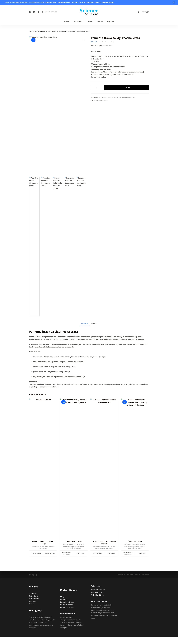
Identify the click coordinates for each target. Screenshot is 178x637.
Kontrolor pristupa (67, 602)
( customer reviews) (108, 42)
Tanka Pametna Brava (73, 541)
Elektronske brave (66, 605)
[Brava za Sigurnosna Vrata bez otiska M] (104, 468)
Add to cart (126, 88)
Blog (62, 597)
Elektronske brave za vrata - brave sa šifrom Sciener (117, 98)
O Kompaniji (33, 593)
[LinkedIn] (34, 12)
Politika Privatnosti (98, 590)
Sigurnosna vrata (100, 100)
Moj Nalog (110, 22)
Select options (50, 553)
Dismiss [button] (173, 2)
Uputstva (32, 601)
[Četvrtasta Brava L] (135, 468)
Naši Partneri (34, 599)
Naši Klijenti (33, 596)
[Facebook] (38, 12)
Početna (66, 22)
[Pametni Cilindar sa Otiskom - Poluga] (43, 468)
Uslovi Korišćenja (97, 595)
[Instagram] (30, 12)
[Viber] (42, 12)
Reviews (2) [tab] (94, 323)
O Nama (90, 22)
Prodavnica (78, 22)
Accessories (64, 599)
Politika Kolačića (97, 592)
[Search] (138, 12)
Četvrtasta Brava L (135, 541)
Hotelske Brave (108, 548)
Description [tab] (84, 323)
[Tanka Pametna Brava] (74, 468)
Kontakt (100, 22)
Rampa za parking (67, 607)
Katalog (32, 604)
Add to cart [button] (80, 553)
